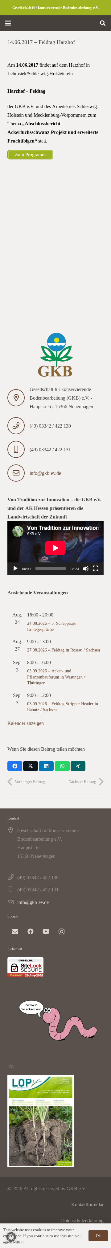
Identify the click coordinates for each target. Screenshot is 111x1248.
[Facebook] (30, 931)
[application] (55, 548)
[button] (8, 23)
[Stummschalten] (86, 568)
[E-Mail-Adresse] (15, 931)
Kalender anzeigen (25, 723)
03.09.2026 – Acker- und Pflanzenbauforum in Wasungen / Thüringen (56, 677)
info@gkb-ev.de (45, 473)
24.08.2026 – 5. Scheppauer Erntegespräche (51, 626)
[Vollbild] (95, 568)
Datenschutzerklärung (82, 1220)
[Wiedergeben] (15, 568)
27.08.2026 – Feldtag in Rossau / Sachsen (63, 650)
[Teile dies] (14, 766)
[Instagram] (61, 931)
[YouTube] (46, 931)
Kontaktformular (87, 1204)
